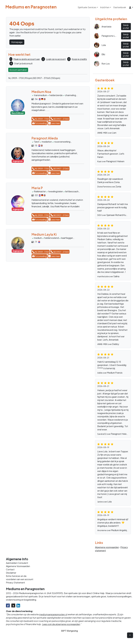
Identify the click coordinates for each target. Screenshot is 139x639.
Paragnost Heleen (115, 161)
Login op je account (56, 59)
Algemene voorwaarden (107, 547)
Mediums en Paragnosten (31, 6)
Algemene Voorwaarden (18, 566)
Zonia (118, 186)
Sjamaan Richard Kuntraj (118, 215)
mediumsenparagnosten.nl (53, 614)
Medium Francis (114, 372)
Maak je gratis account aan (26, 59)
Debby (115, 344)
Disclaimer (11, 572)
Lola (109, 501)
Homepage (17, 42)
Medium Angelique (120, 530)
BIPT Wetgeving (69, 630)
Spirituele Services (87, 7)
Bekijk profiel (126, 26)
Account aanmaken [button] (18, 70)
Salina (116, 276)
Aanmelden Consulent (17, 562)
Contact (10, 569)
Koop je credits (79, 59)
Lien (114, 132)
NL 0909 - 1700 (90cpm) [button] (20, 78)
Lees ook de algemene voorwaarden (61, 624)
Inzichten (104, 7)
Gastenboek (119, 7)
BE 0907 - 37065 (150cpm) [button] (46, 78)
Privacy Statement (15, 582)
